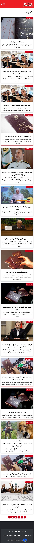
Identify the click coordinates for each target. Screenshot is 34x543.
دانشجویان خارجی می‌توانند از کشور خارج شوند (17, 239)
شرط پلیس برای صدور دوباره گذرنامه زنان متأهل (17, 136)
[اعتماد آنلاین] (28, 4)
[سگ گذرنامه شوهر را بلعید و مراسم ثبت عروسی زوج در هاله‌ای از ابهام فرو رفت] (17, 430)
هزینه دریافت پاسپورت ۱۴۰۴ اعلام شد (17, 272)
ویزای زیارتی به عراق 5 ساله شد (17, 412)
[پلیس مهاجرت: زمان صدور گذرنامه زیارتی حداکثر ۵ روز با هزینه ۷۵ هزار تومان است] (17, 158)
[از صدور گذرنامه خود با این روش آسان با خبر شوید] (17, 463)
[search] (2, 4)
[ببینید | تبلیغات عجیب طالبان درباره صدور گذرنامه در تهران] (17, 491)
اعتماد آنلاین (10, 535)
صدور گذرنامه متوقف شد (17, 42)
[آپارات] (8, 532)
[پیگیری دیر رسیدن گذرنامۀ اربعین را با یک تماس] (17, 93)
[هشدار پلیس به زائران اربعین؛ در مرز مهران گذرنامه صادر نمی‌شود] (17, 59)
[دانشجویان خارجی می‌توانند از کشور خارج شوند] (17, 227)
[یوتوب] (15, 532)
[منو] (4, 4)
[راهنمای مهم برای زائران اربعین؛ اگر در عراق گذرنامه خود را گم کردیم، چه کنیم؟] (17, 366)
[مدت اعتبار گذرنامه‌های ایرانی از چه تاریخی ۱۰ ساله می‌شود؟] (17, 293)
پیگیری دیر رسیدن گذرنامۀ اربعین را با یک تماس (17, 105)
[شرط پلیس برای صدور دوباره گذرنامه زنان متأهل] (17, 123)
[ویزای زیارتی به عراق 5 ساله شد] (17, 398)
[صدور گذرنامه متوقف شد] (17, 28)
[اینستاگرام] (21, 532)
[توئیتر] (11, 532)
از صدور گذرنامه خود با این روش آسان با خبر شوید (17, 474)
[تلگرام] (18, 532)
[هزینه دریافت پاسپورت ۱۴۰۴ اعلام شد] (17, 259)
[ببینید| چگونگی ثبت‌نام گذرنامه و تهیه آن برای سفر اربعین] (17, 195)
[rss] (25, 532)
